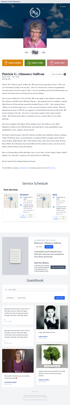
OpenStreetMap (37, 400)
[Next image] (32, 361)
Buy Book (49, 247)
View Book (39, 247)
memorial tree (24, 168)
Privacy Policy (29, 397)
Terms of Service (40, 397)
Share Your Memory (58, 267)
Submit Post (59, 298)
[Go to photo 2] (16, 371)
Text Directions (23, 216)
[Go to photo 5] (20, 371)
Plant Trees (30, 215)
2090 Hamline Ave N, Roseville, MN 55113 (28, 210)
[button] (11, 199)
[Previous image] (4, 361)
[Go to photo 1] (15, 371)
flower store (51, 168)
